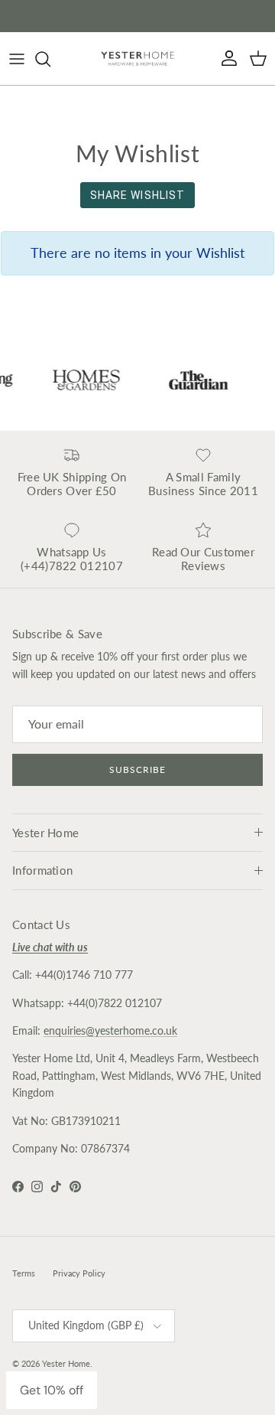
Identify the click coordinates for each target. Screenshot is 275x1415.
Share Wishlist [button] (138, 195)
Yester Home (66, 1363)
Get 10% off (51, 1390)
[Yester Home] (137, 58)
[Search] (50, 59)
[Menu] (17, 59)
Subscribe (137, 769)
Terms (23, 1273)
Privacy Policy (79, 1273)
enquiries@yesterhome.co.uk (110, 1030)
